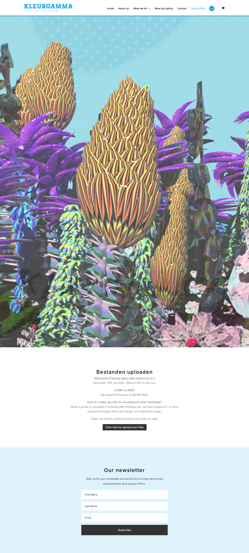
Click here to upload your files (124, 427)
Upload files (198, 8)
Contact (182, 8)
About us (123, 8)
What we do (140, 8)
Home (110, 8)
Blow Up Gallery (164, 8)
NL (211, 8)
